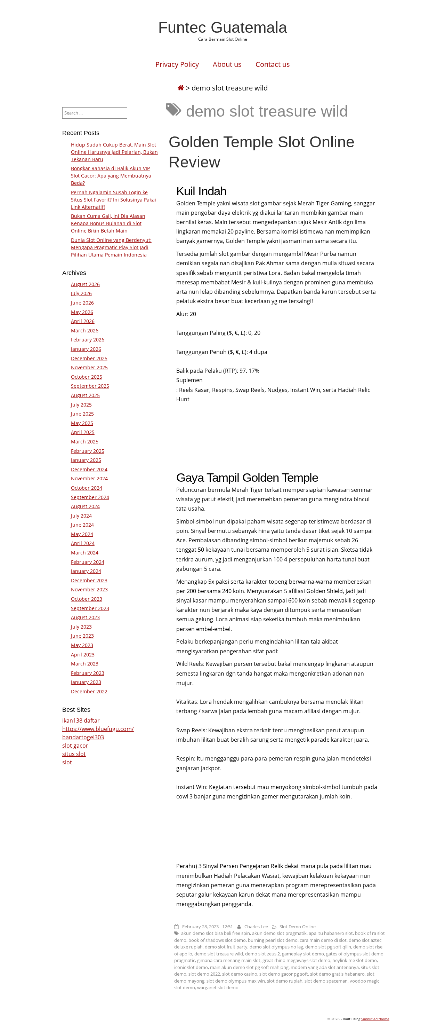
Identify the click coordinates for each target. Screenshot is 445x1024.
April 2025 (83, 432)
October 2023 (86, 599)
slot (67, 762)
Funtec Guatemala (222, 27)
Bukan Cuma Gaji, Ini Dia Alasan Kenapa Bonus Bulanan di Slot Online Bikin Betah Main (108, 223)
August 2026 (85, 284)
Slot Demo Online (298, 926)
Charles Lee (256, 926)
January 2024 (86, 571)
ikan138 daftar (81, 720)
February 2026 (87, 339)
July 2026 (81, 293)
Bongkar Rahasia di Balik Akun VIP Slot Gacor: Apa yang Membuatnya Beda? (111, 175)
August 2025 (85, 395)
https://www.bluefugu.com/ (98, 729)
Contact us (273, 64)
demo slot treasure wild (218, 954)
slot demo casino (239, 974)
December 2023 (89, 580)
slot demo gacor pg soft (283, 974)
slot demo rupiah (284, 981)
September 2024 (90, 497)
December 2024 (89, 469)
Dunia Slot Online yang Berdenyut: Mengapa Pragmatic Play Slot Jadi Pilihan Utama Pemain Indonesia (111, 247)
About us (227, 64)
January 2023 (86, 682)
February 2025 (87, 451)
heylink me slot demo (354, 960)
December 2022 (89, 691)
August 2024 (85, 506)
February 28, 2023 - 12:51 (207, 926)
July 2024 (81, 515)
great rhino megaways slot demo (296, 960)
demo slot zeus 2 (262, 954)
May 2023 (82, 645)
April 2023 (83, 654)
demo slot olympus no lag (276, 947)
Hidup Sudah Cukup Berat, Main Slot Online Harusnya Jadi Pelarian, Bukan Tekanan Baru (114, 152)
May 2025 (82, 423)
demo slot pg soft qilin (328, 947)
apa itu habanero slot (331, 933)
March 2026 (84, 330)
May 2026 (82, 312)
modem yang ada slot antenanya (325, 967)
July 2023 (81, 626)
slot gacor (75, 745)
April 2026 (83, 321)
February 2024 (87, 562)
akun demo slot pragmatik (279, 933)
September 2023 (90, 608)
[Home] (180, 88)
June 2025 (82, 413)
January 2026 (86, 349)
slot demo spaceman (326, 981)
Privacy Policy (177, 64)
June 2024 (82, 524)
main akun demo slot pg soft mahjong (249, 967)
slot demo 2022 (204, 974)
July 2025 (81, 404)
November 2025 (89, 367)
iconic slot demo (191, 967)
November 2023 (89, 589)
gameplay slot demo (303, 954)
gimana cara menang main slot (228, 960)
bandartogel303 (83, 737)
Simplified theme (375, 1018)
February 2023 (87, 673)
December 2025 (89, 358)
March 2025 (84, 441)
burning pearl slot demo (273, 940)
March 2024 (84, 552)
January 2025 (86, 460)
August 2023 (85, 617)
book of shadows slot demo (217, 940)
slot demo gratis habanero (337, 974)
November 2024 (89, 478)
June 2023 (82, 635)
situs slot (74, 754)
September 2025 (90, 386)
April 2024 (83, 543)
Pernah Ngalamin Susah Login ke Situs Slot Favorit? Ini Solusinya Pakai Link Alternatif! (113, 199)
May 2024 (82, 534)
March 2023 (84, 663)
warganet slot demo (217, 987)
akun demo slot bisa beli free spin (215, 933)
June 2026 (82, 302)
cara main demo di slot (323, 940)
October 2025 (86, 376)
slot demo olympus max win (236, 981)
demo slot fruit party (226, 947)
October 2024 (86, 488)
